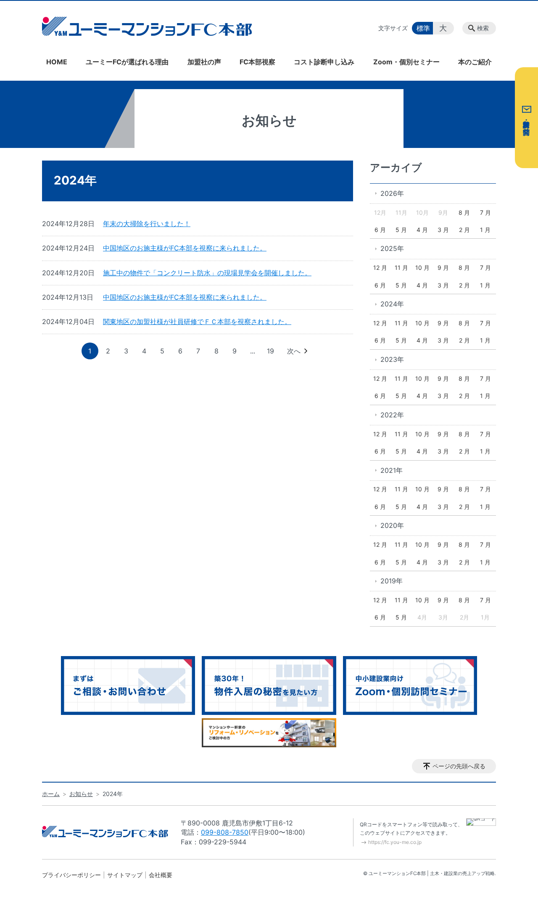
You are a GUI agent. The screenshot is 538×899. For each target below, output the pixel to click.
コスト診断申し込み (324, 62)
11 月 (401, 267)
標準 (423, 28)
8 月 (464, 212)
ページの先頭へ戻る (459, 766)
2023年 (392, 359)
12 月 (380, 267)
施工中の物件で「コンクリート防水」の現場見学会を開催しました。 (207, 273)
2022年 (392, 415)
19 (270, 351)
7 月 (485, 212)
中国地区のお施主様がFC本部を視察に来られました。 (184, 248)
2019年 (391, 581)
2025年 (392, 248)
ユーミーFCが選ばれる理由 (127, 62)
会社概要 (160, 874)
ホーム (51, 793)
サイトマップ (124, 874)
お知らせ (81, 793)
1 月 (485, 229)
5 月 (401, 229)
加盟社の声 (204, 62)
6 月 (380, 229)
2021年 (391, 470)
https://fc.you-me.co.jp (395, 842)
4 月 (422, 229)
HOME (56, 62)
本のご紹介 (475, 62)
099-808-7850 (224, 832)
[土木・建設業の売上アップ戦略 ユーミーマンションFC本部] (147, 26)
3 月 (443, 229)
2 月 (464, 229)
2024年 (392, 304)
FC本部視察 (257, 62)
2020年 (392, 525)
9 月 (443, 267)
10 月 (422, 267)
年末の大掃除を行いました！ (146, 223)
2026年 (392, 193)
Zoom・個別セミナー (406, 62)
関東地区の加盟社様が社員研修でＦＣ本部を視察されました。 (197, 321)
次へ (294, 351)
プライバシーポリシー (71, 874)
